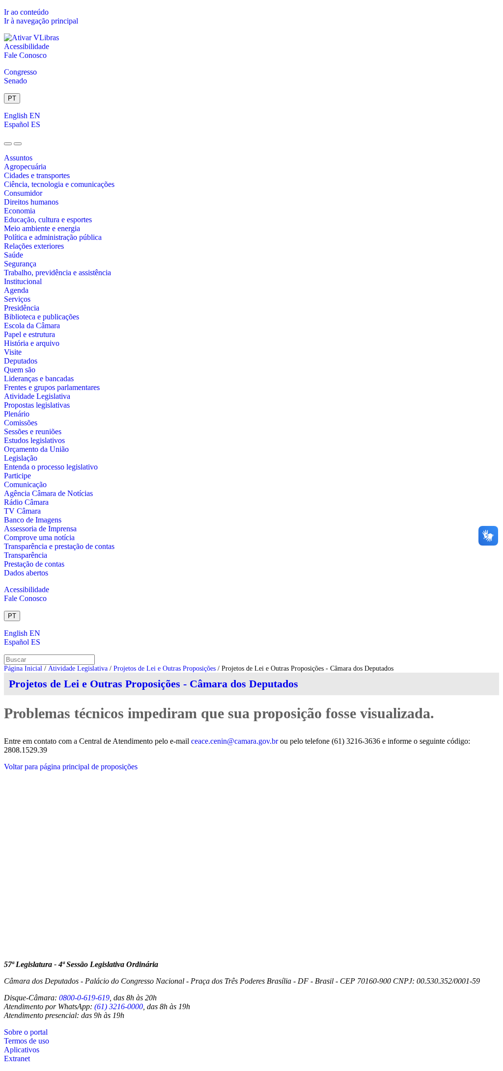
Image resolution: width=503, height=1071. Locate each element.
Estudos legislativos (34, 440)
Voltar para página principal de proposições (71, 766)
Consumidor (23, 193)
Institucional (23, 281)
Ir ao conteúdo (26, 12)
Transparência (25, 555)
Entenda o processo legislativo (51, 467)
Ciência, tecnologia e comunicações (59, 184)
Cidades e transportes (37, 175)
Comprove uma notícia (39, 537)
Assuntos (18, 158)
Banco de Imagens (32, 520)
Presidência (21, 308)
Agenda (16, 290)
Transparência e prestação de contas (59, 546)
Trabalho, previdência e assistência (57, 272)
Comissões (20, 422)
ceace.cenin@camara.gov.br (234, 741)
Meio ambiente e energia (42, 228)
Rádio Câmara (26, 502)
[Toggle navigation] (8, 143)
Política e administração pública (53, 237)
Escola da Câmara (32, 325)
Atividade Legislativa (37, 396)
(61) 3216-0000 (118, 1006)
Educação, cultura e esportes (48, 219)
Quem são (19, 370)
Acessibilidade (26, 46)
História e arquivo (31, 343)
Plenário (16, 414)
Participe (17, 475)
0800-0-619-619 (84, 997)
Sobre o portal (26, 1032)
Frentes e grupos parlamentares (52, 387)
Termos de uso (26, 1041)
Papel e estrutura (29, 334)
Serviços (17, 299)
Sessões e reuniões (32, 431)
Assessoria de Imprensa (40, 528)
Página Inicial (23, 668)
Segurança (20, 264)
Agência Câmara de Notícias (48, 493)
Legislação (20, 458)
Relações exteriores (34, 246)
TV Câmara (22, 511)
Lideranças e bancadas (39, 378)
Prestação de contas (34, 564)
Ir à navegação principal (41, 21)
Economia (19, 211)
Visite (13, 352)
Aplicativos (21, 1049)
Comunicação (25, 484)
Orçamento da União (36, 449)
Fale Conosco (25, 55)
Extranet (17, 1058)
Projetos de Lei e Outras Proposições (164, 668)
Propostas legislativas (37, 405)
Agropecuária (25, 166)
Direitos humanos (31, 202)
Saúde (13, 255)
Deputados (20, 361)
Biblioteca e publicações (41, 317)
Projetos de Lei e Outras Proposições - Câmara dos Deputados (153, 684)
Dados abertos (26, 573)
